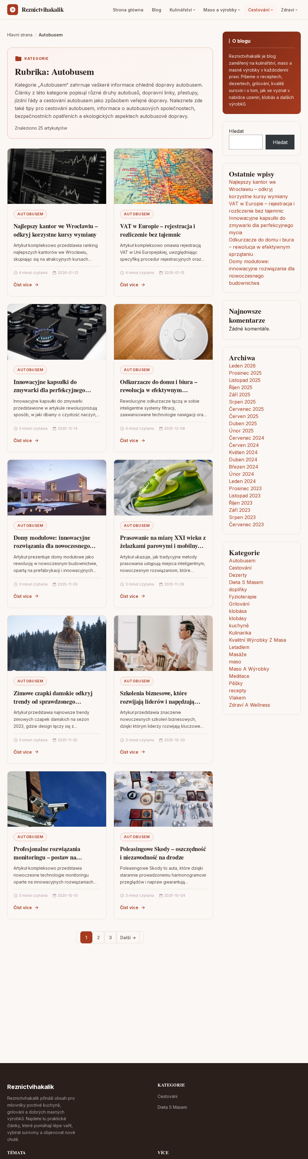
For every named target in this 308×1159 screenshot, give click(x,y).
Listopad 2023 (244, 496)
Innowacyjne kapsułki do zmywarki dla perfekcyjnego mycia (49, 390)
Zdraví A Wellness (249, 705)
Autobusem (30, 214)
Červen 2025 (243, 416)
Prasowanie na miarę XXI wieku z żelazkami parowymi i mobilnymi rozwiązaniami (163, 545)
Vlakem (237, 698)
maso (235, 662)
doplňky (238, 589)
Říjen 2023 (240, 503)
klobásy (238, 618)
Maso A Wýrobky (249, 669)
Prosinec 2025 (245, 373)
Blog (156, 9)
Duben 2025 (243, 423)
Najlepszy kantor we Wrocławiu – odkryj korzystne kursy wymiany (56, 230)
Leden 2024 (242, 481)
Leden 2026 (242, 366)
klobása (238, 611)
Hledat (236, 131)
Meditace (239, 676)
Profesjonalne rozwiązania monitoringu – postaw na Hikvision (47, 857)
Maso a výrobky (220, 9)
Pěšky (236, 683)
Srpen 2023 (242, 517)
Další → (128, 937)
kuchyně (239, 626)
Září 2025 (239, 395)
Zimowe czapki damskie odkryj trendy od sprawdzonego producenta (53, 701)
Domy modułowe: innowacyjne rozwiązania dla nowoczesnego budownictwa (52, 545)
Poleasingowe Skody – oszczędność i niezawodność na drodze (163, 853)
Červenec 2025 (246, 409)
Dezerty (238, 575)
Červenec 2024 (246, 438)
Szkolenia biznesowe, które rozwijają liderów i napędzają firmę (157, 701)
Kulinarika (240, 633)
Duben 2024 (243, 460)
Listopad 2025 (244, 380)
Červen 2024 (244, 445)
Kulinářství (181, 9)
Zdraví (287, 9)
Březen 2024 (243, 467)
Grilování (239, 604)
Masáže (238, 654)
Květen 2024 (243, 452)
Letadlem (239, 647)
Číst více (23, 284)
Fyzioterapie (243, 597)
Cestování (259, 9)
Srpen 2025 (242, 402)
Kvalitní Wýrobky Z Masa (257, 640)
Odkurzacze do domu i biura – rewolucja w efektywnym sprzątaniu (158, 390)
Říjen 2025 (240, 387)
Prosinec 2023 (245, 488)
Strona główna (128, 9)
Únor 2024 (241, 474)
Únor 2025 (241, 431)
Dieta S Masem (246, 582)
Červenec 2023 (246, 524)
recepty (237, 690)
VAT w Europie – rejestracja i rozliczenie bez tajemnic (157, 230)
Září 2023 (239, 510)
